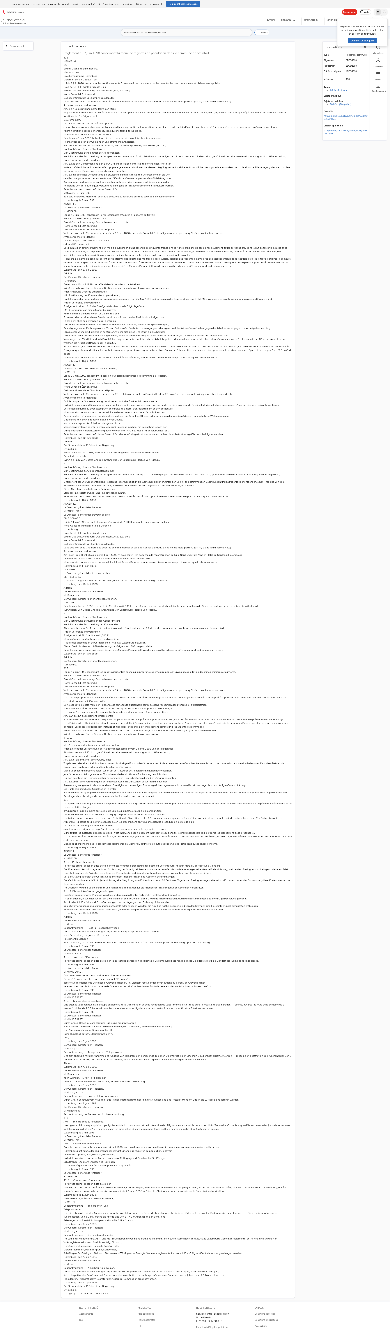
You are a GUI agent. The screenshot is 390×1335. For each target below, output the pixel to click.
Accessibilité (261, 1326)
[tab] (378, 49)
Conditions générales (265, 1313)
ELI (139, 1326)
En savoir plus (156, 3)
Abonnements (86, 1313)
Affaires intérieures (339, 90)
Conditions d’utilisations (266, 1320)
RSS (81, 1320)
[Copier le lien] (338, 111)
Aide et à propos (146, 1313)
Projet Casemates (146, 1320)
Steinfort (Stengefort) (340, 104)
